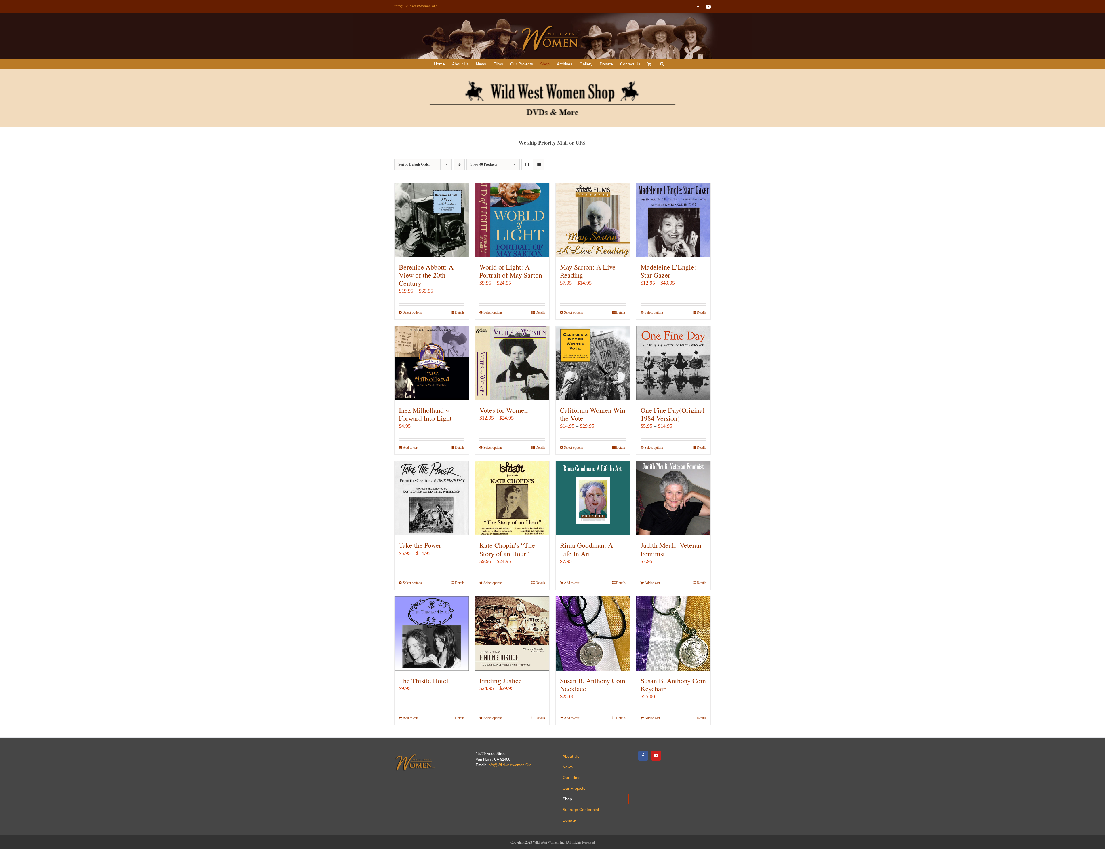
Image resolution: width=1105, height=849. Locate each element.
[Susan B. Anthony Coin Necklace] (593, 633)
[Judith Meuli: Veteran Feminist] (673, 498)
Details (459, 312)
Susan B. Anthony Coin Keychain (673, 684)
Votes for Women (503, 410)
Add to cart (410, 448)
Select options (412, 312)
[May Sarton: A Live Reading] (593, 220)
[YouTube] (656, 756)
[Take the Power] (432, 498)
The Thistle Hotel (423, 680)
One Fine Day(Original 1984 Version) (673, 414)
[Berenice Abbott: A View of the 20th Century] (432, 220)
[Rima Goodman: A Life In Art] (593, 498)
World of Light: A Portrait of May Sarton (510, 271)
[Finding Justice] (512, 633)
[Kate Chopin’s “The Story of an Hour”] (512, 498)
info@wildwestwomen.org (415, 6)
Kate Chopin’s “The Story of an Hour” (507, 549)
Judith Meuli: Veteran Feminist (671, 549)
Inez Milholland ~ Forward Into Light (425, 414)
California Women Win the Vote (592, 414)
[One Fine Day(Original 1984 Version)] (673, 363)
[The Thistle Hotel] (432, 633)
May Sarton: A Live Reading (588, 271)
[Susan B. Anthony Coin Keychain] (673, 633)
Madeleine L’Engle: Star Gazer (668, 271)
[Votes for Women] (512, 363)
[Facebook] (643, 756)
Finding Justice (500, 680)
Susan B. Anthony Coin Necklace (592, 684)
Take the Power (420, 545)
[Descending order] (459, 164)
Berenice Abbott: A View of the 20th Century (426, 275)
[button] (662, 64)
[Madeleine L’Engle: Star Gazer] (673, 220)
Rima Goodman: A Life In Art (586, 549)
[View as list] (538, 164)
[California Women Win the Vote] (593, 363)
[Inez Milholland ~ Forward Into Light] (432, 363)
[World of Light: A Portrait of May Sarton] (512, 220)
